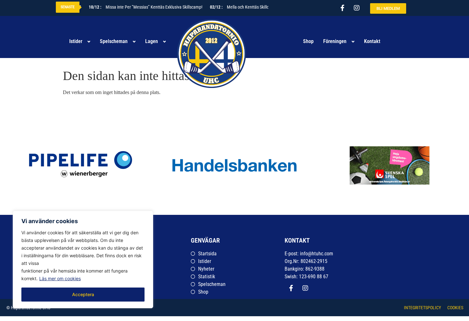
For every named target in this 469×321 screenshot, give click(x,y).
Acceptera (83, 294)
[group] (388, 165)
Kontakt (372, 41)
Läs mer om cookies (60, 278)
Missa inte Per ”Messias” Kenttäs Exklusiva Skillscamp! (142, 7)
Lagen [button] (151, 41)
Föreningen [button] (334, 41)
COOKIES (455, 307)
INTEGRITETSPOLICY (422, 307)
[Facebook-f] (342, 8)
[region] (83, 259)
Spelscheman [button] (114, 41)
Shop (308, 41)
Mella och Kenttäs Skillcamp (240, 7)
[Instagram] (356, 8)
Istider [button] (75, 41)
